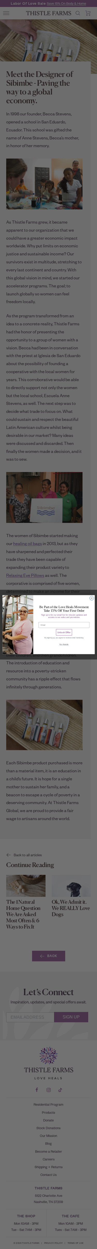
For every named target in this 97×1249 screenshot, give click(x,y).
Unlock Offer (63, 632)
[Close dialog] (91, 598)
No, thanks (64, 644)
